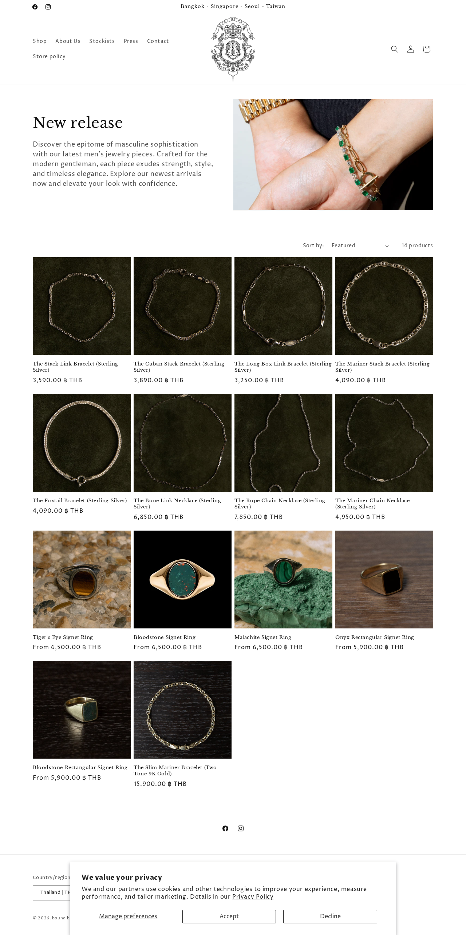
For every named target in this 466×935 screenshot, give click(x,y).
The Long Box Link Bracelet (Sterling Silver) (283, 367)
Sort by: (313, 245)
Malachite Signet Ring (263, 637)
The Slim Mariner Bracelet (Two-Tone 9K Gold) (177, 771)
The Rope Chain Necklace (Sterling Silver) (279, 504)
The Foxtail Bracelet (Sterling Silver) (80, 501)
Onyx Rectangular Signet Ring (374, 637)
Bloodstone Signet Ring (165, 637)
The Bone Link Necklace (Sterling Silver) (177, 504)
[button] (395, 49)
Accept (229, 916)
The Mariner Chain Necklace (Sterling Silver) (372, 504)
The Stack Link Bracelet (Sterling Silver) (75, 367)
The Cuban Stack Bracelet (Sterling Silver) (179, 367)
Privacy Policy (252, 897)
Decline (330, 916)
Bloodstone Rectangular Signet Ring (80, 768)
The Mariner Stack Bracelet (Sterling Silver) (382, 367)
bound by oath (67, 918)
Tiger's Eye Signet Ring (63, 637)
